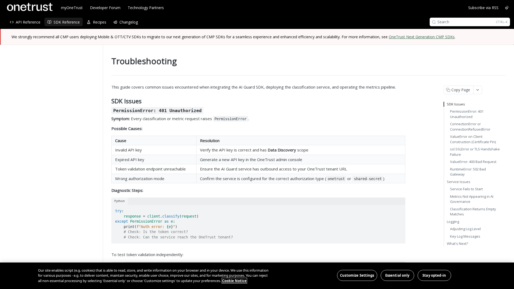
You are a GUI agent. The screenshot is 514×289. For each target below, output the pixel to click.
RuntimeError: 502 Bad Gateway (468, 172)
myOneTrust (72, 7)
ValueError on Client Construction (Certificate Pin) (473, 139)
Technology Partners (146, 7)
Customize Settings (357, 275)
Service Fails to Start (466, 189)
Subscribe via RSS (483, 7)
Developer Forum (105, 7)
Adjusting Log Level (465, 228)
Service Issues (458, 181)
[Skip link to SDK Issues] (107, 101)
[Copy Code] (399, 209)
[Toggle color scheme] (507, 7)
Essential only (397, 275)
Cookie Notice (234, 280)
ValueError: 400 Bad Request (473, 161)
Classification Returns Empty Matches (473, 212)
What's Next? (457, 243)
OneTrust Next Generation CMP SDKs (422, 36)
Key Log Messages (465, 236)
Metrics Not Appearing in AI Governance (471, 199)
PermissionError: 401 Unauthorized (466, 114)
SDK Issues (456, 104)
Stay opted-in (434, 275)
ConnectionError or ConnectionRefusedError (470, 126)
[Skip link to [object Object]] (107, 110)
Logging (453, 221)
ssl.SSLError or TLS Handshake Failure (475, 152)
